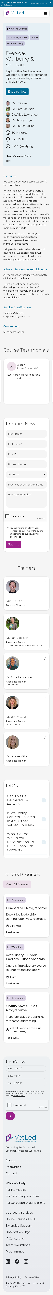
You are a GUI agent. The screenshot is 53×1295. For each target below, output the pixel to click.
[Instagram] (26, 1261)
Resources (13, 1167)
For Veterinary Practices (22, 1196)
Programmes (15, 1251)
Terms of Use (32, 1277)
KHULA (20, 1286)
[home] (15, 13)
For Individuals (16, 1189)
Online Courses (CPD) (21, 1219)
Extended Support (19, 1225)
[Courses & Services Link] (26, 915)
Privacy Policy (32, 531)
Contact (11, 1173)
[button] (45, 13)
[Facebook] (17, 1261)
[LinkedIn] (8, 1261)
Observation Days (18, 1232)
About (10, 1160)
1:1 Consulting (15, 1238)
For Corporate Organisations (25, 1202)
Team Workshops (18, 1245)
